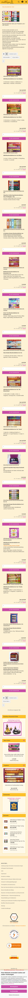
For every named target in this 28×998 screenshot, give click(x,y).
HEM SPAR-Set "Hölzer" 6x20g (10, 114)
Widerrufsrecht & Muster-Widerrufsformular (11, 879)
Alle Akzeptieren (14, 986)
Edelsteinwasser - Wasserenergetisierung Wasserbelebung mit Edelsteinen (10, 897)
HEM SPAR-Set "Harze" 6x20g (10, 426)
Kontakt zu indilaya (5, 876)
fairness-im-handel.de (21, 925)
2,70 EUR (14, 759)
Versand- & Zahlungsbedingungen (9, 881)
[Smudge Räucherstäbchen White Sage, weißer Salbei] (14, 747)
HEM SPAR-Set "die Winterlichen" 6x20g (12, 386)
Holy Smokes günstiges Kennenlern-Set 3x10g (13, 350)
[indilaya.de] (6, 2)
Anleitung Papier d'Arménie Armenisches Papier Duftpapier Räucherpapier (12, 867)
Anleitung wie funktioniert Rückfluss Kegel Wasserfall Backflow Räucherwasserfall (13, 902)
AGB (2, 871)
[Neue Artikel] (24, 740)
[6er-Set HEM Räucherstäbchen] (14, 775)
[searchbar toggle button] (19, 2)
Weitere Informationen (14, 995)
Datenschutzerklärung (9, 983)
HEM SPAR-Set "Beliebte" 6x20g (10, 76)
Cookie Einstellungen (6, 908)
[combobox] (13, 53)
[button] (3, 53)
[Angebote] (24, 765)
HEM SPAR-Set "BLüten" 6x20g (10, 152)
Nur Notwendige (14, 991)
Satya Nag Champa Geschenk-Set (11, 465)
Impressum (3, 873)
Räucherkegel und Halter (14, 720)
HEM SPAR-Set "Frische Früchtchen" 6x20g (13, 584)
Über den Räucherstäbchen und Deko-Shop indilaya (13, 887)
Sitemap (3, 905)
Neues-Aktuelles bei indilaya (7, 890)
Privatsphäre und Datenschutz (8, 884)
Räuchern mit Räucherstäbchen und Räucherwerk (12, 892)
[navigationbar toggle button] (26, 2)
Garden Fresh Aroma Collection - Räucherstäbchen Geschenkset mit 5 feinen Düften (13, 664)
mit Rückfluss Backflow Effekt (14, 721)
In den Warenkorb (14, 100)
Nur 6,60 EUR (14, 788)
